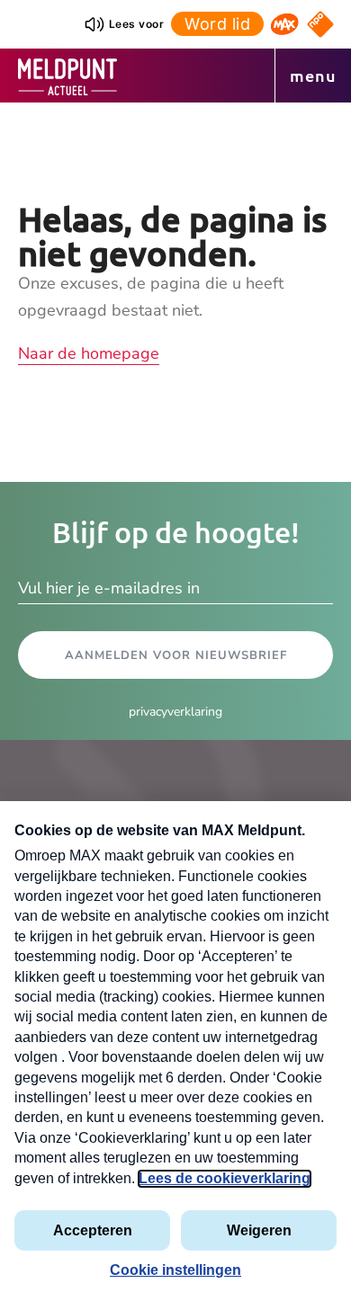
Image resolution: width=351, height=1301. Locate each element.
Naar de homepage (88, 353)
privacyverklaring (175, 711)
